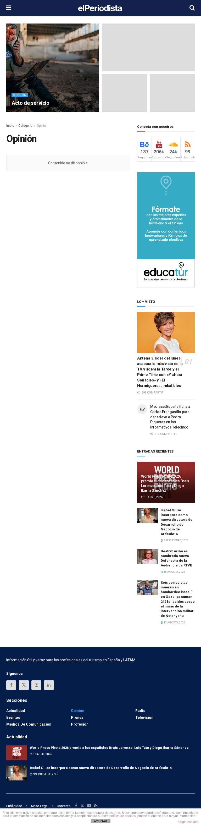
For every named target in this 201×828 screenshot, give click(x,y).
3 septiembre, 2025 (175, 540)
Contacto (64, 806)
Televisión (144, 717)
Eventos (13, 717)
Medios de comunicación (28, 724)
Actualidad (15, 711)
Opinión (19, 95)
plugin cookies (188, 822)
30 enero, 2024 (48, 112)
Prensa (77, 717)
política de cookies (122, 816)
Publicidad (14, 806)
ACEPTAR (100, 821)
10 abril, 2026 (153, 497)
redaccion (25, 112)
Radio (140, 711)
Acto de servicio (30, 103)
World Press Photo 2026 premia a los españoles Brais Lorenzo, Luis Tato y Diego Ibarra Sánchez (109, 748)
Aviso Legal (39, 806)
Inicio (10, 126)
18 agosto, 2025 (174, 571)
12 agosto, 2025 (174, 622)
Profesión (79, 724)
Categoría (25, 126)
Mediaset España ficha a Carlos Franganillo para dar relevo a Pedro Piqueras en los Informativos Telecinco (170, 416)
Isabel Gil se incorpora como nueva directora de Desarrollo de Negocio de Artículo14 (101, 768)
